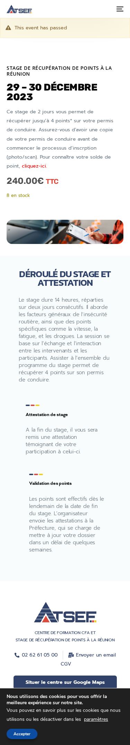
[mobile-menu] (119, 9)
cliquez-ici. (34, 166)
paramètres (96, 719)
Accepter (22, 733)
